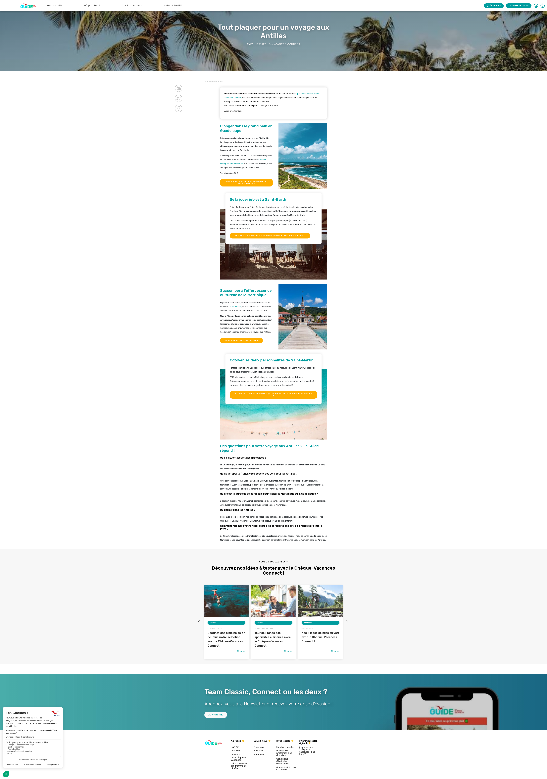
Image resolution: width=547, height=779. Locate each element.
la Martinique (235, 306)
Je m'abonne (215, 715)
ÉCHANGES (495, 6)
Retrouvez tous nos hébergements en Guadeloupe (246, 183)
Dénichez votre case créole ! (241, 340)
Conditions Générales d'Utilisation (282, 761)
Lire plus (241, 651)
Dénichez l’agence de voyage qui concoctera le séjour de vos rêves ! (273, 395)
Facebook (259, 747)
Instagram (259, 754)
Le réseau (236, 751)
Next (346, 621)
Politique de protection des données (284, 753)
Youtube (258, 751)
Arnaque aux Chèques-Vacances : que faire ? (307, 750)
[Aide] (542, 5)
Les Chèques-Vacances (238, 758)
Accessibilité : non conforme (286, 768)
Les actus (236, 754)
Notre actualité (173, 5)
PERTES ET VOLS (520, 6)
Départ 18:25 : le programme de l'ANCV (239, 766)
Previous (199, 621)
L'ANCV (235, 747)
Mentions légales (285, 747)
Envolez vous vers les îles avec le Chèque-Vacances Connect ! (270, 236)
